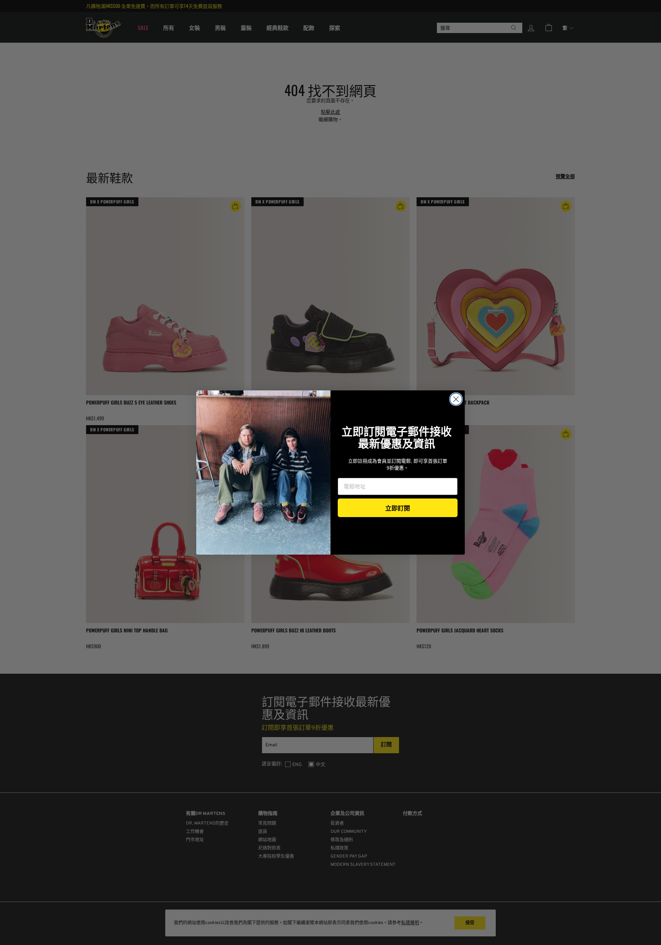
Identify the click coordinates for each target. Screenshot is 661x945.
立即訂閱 (397, 507)
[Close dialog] (456, 399)
